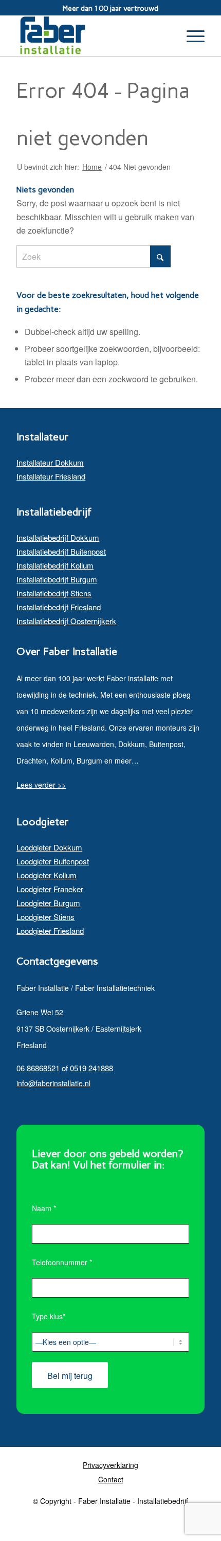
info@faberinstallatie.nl (53, 1083)
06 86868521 (38, 1067)
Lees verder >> (41, 785)
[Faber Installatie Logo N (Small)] (91, 35)
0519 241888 (91, 1067)
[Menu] (190, 35)
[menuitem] (190, 35)
